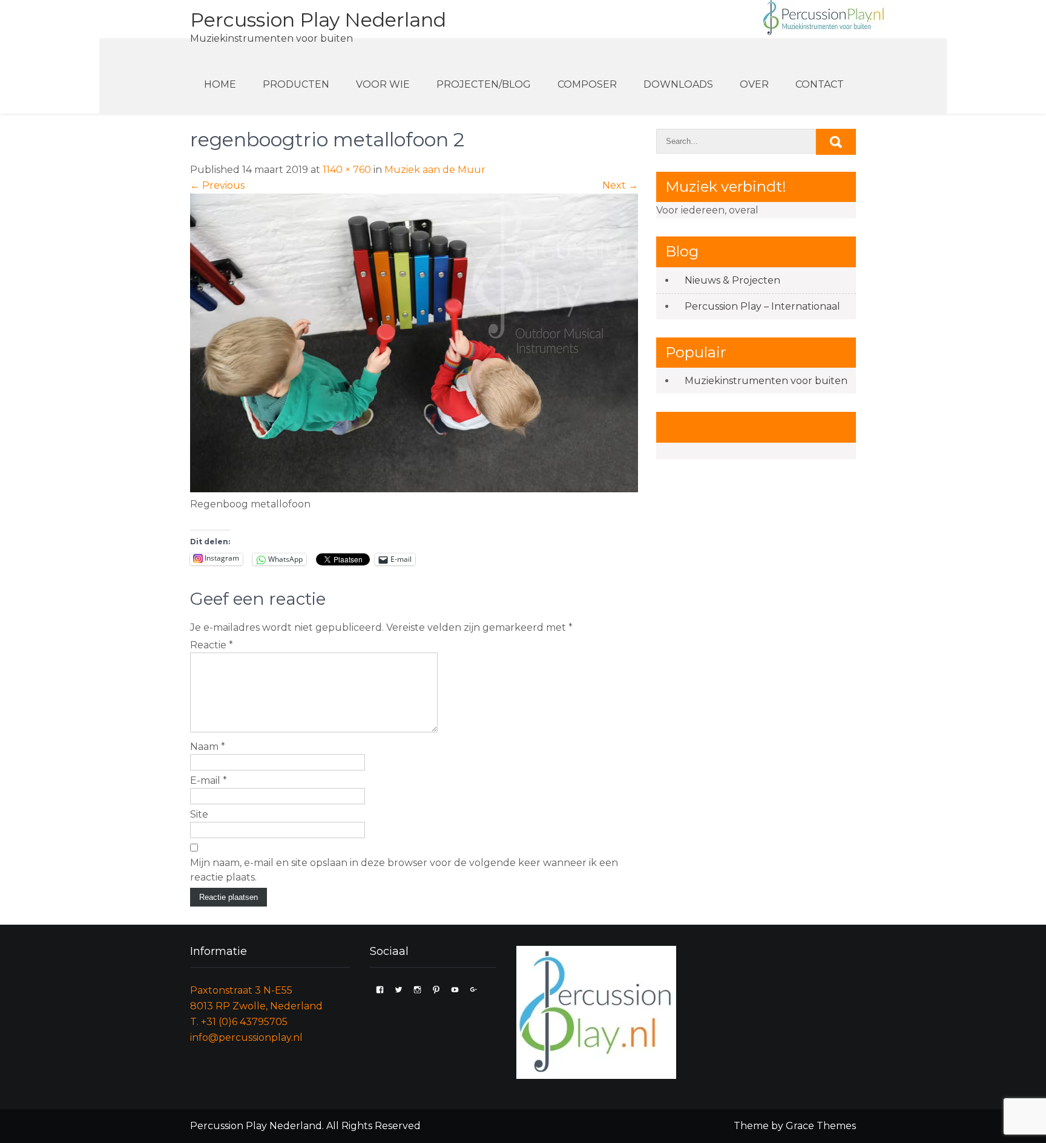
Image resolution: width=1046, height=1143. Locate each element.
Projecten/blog (483, 84)
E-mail (208, 780)
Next (620, 185)
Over (754, 84)
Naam (207, 746)
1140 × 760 (347, 169)
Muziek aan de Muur (434, 169)
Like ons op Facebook (742, 426)
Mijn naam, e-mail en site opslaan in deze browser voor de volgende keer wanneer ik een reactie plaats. (404, 870)
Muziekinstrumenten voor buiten (766, 380)
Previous (217, 185)
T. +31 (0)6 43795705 (239, 1021)
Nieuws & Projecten (732, 280)
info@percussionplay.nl (246, 1037)
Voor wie (383, 84)
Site (199, 814)
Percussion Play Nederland (318, 19)
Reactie (211, 645)
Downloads (678, 84)
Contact (819, 84)
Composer (587, 84)
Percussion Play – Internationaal (762, 306)
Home (220, 84)
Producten (296, 84)
